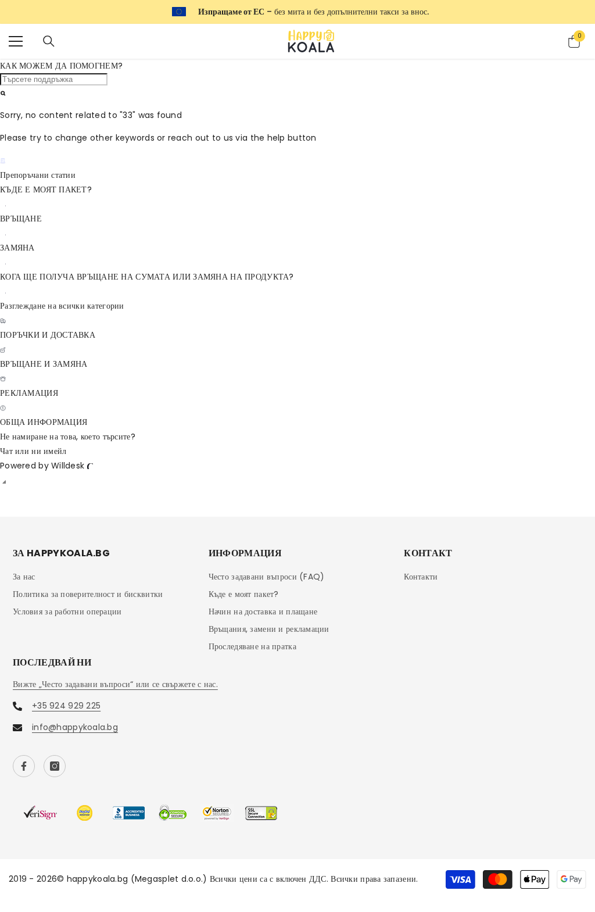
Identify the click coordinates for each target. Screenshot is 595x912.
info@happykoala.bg (75, 727)
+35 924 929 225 (66, 705)
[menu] (16, 41)
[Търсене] (49, 41)
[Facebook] (24, 766)
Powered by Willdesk (42, 465)
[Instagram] (55, 766)
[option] (297, 12)
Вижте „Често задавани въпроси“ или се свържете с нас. (115, 684)
